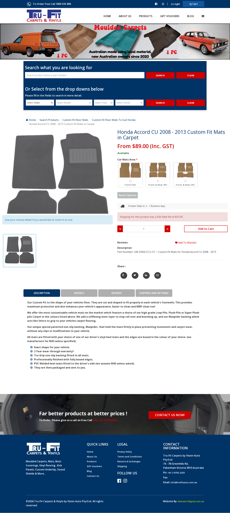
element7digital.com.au (191, 501)
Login (176, 4)
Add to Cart (206, 229)
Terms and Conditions (129, 456)
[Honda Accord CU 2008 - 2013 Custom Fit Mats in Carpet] (123, 274)
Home (107, 16)
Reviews (117, 293)
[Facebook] (156, 4)
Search (160, 75)
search (160, 102)
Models (79, 293)
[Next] (17, 41)
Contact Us (93, 475)
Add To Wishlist (187, 242)
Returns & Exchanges (128, 461)
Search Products (49, 120)
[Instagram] (163, 4)
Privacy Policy (124, 451)
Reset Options (127, 195)
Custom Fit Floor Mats (75, 120)
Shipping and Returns (154, 293)
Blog (190, 16)
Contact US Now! (170, 415)
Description (42, 293)
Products (145, 16)
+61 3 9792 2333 (176, 472)
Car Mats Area (126, 159)
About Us (125, 16)
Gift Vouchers (169, 16)
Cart (195, 4)
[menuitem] (103, 15)
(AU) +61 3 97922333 (105, 420)
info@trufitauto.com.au (184, 482)
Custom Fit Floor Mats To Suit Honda (113, 120)
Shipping (122, 466)
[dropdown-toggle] (199, 15)
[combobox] (40, 103)
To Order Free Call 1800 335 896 (51, 4)
